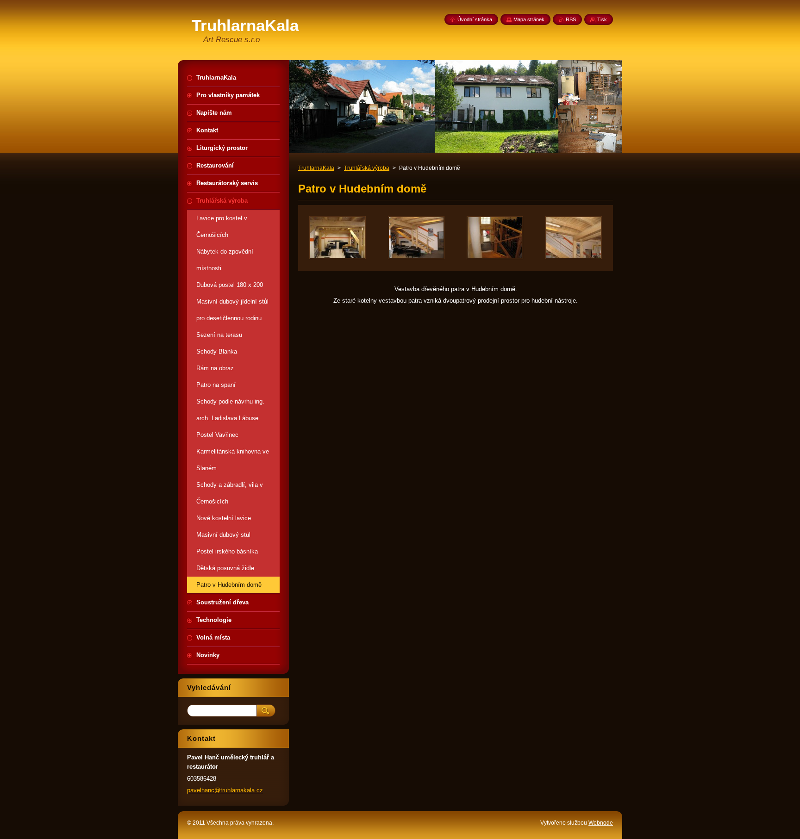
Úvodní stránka (474, 19)
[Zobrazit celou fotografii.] (337, 238)
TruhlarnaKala (316, 168)
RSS (571, 19)
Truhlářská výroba (366, 168)
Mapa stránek (528, 19)
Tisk (602, 19)
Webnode (600, 823)
